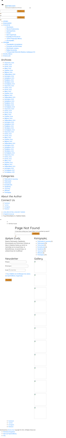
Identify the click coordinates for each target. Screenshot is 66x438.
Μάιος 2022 (7, 161)
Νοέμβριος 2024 (9, 103)
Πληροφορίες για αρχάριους (14, 44)
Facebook (7, 203)
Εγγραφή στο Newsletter (13, 37)
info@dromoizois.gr (8, 214)
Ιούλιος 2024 (8, 111)
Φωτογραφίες (10, 41)
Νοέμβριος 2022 (9, 149)
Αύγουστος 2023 (9, 132)
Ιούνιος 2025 (8, 90)
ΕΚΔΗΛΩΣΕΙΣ (7, 23)
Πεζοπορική (7, 181)
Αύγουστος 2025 (9, 86)
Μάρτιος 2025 (8, 95)
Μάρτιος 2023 (8, 142)
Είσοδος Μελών (7, 54)
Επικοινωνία (6, 56)
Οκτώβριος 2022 (9, 151)
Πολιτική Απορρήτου (9, 432)
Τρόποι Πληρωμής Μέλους (14, 39)
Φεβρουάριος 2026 (9, 74)
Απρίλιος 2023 (8, 140)
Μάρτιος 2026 (8, 72)
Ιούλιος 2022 (8, 157)
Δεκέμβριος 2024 (9, 101)
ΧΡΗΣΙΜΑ (6, 43)
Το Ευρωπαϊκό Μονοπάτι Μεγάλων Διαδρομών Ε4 (20, 52)
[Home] (8, 222)
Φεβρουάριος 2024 (9, 120)
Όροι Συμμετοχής (11, 35)
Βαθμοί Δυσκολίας (11, 50)
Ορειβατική (7, 187)
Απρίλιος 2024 (8, 117)
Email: (6, 270)
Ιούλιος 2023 (8, 134)
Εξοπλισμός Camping (12, 48)
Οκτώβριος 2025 (9, 82)
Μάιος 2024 (7, 115)
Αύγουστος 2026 (9, 63)
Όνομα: (7, 262)
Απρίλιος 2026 (8, 70)
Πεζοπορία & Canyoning (11, 179)
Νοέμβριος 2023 (9, 126)
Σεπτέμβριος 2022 (9, 153)
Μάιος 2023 (7, 138)
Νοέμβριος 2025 (9, 80)
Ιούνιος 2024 (8, 113)
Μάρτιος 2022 (8, 165)
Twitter (6, 205)
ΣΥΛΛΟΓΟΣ (6, 25)
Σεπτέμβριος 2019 (9, 172)
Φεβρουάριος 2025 (9, 97)
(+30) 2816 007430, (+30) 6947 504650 (14, 212)
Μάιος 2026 (7, 69)
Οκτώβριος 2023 (9, 128)
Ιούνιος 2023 (8, 136)
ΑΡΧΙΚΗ (5, 21)
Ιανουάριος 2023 (9, 145)
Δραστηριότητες (10, 31)
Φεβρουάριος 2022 (9, 166)
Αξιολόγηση (9, 27)
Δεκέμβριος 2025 (9, 78)
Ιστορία (8, 33)
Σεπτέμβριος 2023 (9, 130)
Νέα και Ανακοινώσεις (12, 29)
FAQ (4, 436)
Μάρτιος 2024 (8, 118)
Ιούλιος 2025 (8, 88)
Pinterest (6, 209)
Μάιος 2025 (7, 92)
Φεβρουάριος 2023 (9, 143)
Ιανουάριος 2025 (9, 99)
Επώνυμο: (8, 266)
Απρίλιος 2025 (8, 94)
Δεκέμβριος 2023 (9, 124)
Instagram (7, 207)
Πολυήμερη (7, 193)
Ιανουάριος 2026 (9, 76)
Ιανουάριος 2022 (9, 168)
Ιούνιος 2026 (8, 67)
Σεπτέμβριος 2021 (9, 170)
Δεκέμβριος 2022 (9, 147)
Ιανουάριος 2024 (9, 122)
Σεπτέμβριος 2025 (9, 84)
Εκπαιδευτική (8, 185)
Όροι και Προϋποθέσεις (10, 434)
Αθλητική (7, 191)
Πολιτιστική (7, 183)
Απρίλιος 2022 (8, 163)
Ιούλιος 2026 (8, 65)
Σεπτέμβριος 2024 (9, 107)
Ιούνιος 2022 (8, 159)
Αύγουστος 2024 (9, 109)
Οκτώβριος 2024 (9, 105)
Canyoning (7, 189)
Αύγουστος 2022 (9, 155)
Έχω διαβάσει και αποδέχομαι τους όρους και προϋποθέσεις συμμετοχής (17, 275)
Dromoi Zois (11, 430)
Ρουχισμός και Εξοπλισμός (14, 46)
